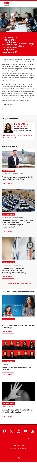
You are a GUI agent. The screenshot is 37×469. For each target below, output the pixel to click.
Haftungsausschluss (18, 445)
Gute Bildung (6, 322)
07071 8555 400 (11, 137)
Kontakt (18, 452)
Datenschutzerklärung (18, 448)
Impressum (18, 442)
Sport (4, 406)
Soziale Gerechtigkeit (23, 44)
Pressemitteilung (31, 44)
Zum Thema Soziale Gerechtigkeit (18, 283)
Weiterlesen (7, 183)
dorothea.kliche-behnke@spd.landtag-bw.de (20, 135)
